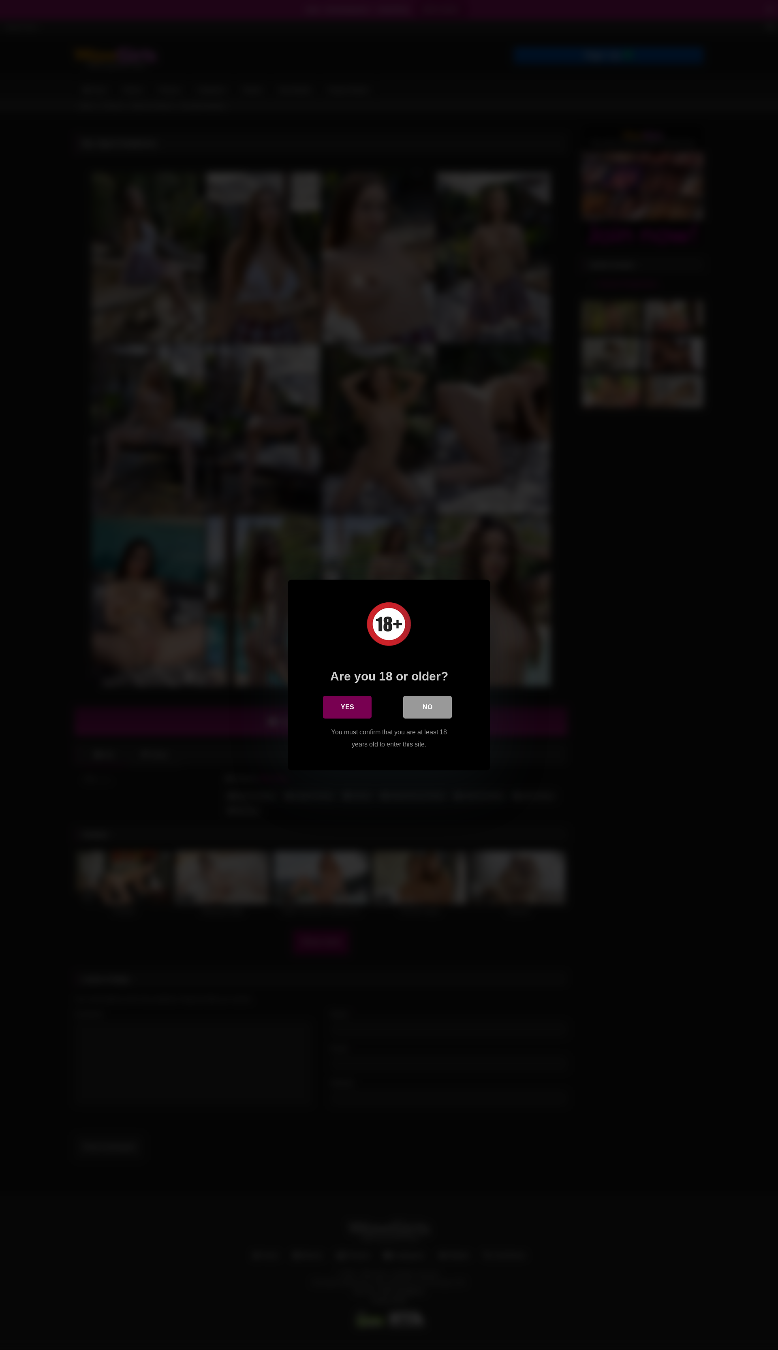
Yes (347, 707)
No (427, 707)
